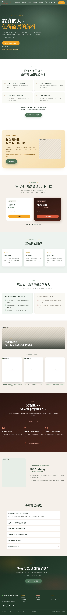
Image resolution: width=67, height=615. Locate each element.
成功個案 (35, 2)
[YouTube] (10, 605)
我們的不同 (17, 2)
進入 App (53, 2)
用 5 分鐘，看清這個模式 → (33, 115)
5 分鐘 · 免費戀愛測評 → (10, 43)
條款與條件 (58, 611)
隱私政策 (63, 611)
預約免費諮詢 (47, 216)
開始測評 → (11, 161)
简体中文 (53, 611)
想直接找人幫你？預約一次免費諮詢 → (10, 49)
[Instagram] (6, 605)
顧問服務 (29, 2)
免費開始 (19, 216)
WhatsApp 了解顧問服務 (33, 443)
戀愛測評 (24, 2)
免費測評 (61, 2)
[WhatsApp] (13, 605)
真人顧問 (38, 597)
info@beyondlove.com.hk (58, 599)
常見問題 (41, 2)
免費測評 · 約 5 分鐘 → (33, 581)
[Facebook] (3, 605)
